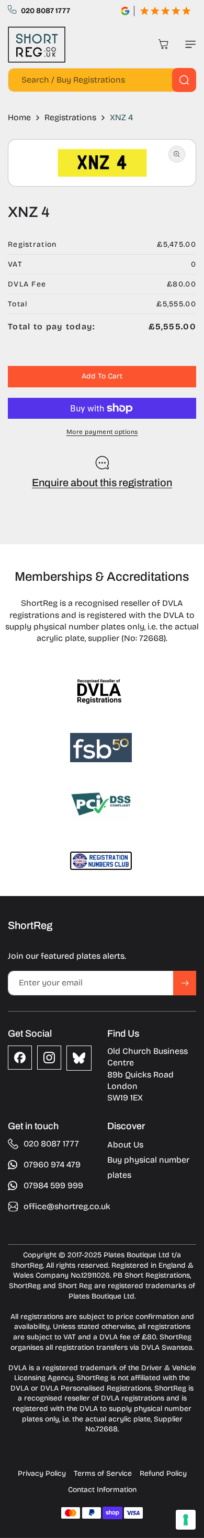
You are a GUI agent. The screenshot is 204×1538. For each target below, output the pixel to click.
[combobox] (102, 79)
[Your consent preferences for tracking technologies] (186, 1520)
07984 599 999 (53, 1185)
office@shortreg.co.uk (67, 1206)
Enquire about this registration (102, 482)
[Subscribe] (184, 983)
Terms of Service (103, 1473)
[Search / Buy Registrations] (184, 80)
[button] (188, 44)
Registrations (70, 117)
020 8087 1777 (45, 10)
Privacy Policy (42, 1473)
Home (19, 117)
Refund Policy (163, 1473)
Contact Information (102, 1489)
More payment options (102, 431)
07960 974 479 (52, 1164)
